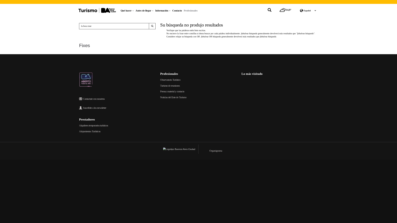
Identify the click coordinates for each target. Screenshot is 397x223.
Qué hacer (126, 10)
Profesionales (191, 10)
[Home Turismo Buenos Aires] (97, 10)
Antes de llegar (144, 10)
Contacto (177, 10)
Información (162, 10)
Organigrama (215, 150)
